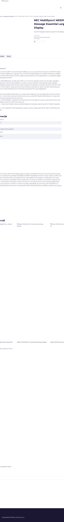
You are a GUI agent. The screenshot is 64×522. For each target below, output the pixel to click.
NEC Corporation (32, 175)
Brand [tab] (9, 56)
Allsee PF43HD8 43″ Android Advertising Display (32, 342)
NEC (39, 38)
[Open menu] (60, 8)
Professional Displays (45, 37)
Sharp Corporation (18, 175)
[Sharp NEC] (40, 46)
